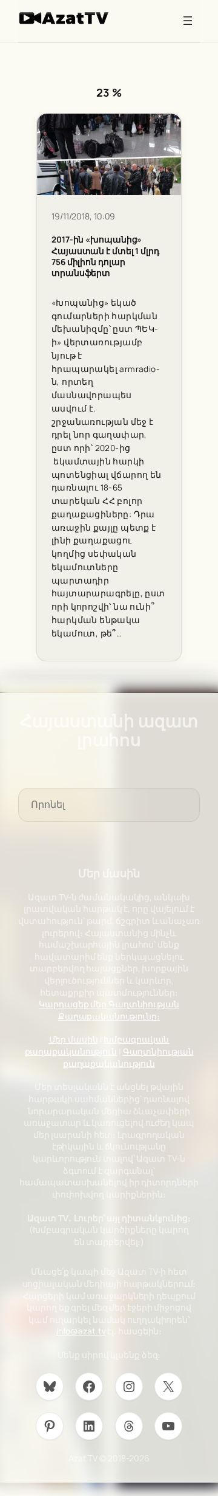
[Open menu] (188, 21)
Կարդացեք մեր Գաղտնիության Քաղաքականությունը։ (109, 1010)
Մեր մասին (73, 1039)
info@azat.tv (81, 1331)
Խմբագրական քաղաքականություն (97, 1045)
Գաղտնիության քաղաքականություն (128, 1057)
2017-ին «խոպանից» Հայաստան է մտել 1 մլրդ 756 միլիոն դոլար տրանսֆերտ (105, 256)
